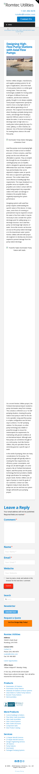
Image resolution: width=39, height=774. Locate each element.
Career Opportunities (10, 661)
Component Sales (12, 726)
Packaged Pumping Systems (15, 750)
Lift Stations (10, 744)
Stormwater (10, 748)
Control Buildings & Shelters (15, 715)
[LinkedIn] (18, 761)
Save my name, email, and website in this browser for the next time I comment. (19, 579)
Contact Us (7, 649)
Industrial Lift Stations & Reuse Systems (19, 691)
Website (9, 568)
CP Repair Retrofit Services (15, 740)
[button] (37, 2)
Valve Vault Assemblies (13, 719)
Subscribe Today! (10, 612)
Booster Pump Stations (13, 695)
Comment (10, 519)
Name (8, 546)
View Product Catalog (13, 728)
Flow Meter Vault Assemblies (15, 717)
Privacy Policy (19, 771)
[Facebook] (15, 761)
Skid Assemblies (11, 697)
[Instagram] (23, 761)
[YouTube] (21, 761)
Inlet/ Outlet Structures (13, 723)
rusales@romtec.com (25, 14)
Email (8, 557)
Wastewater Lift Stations (14, 686)
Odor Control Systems (13, 721)
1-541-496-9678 (28, 11)
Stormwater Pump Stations (15, 688)
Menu (10, 25)
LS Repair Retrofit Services (14, 737)
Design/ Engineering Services (15, 742)
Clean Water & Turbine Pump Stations (18, 693)
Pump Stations (11, 746)
